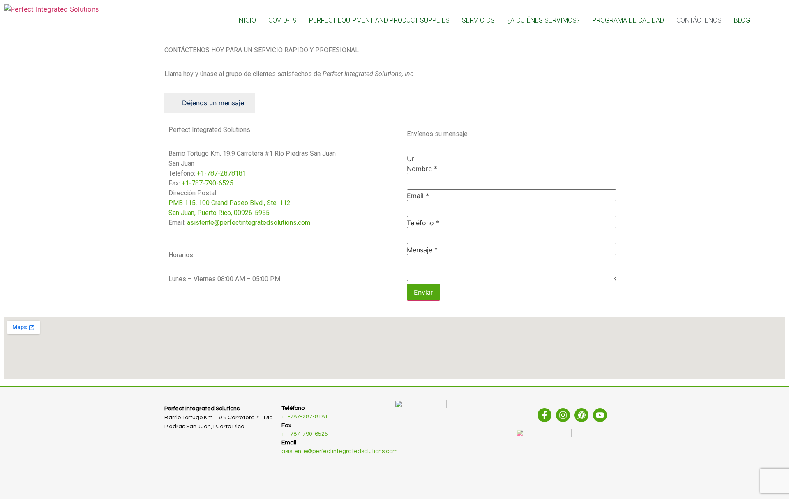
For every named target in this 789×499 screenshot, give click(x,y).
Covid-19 (282, 20)
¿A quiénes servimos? (543, 20)
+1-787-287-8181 (304, 417)
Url (411, 158)
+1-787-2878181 (221, 173)
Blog (742, 20)
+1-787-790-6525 (207, 183)
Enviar (423, 292)
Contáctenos (699, 20)
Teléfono (423, 222)
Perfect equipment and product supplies (379, 20)
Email (418, 195)
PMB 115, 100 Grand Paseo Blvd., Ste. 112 (229, 203)
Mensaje (422, 250)
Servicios (478, 20)
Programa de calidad (628, 20)
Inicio (246, 20)
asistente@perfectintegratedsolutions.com (248, 222)
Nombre (422, 168)
